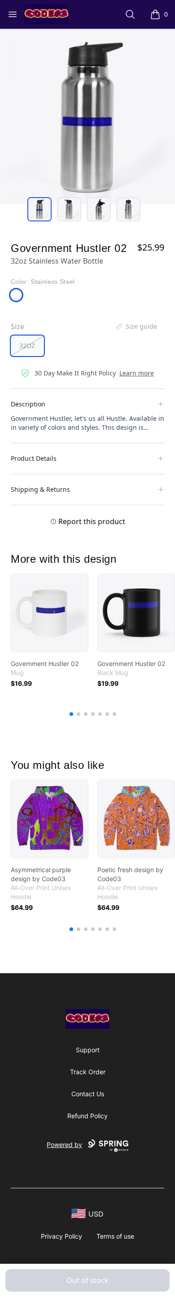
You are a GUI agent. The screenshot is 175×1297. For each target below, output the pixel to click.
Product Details (34, 458)
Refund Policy (87, 1116)
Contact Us (87, 1094)
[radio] (27, 345)
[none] (136, 326)
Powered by (64, 1144)
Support (88, 1050)
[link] (49, 613)
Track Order (87, 1072)
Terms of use (115, 1236)
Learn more (136, 373)
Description (28, 404)
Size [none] (17, 326)
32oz (27, 345)
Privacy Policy (61, 1236)
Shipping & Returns (40, 489)
